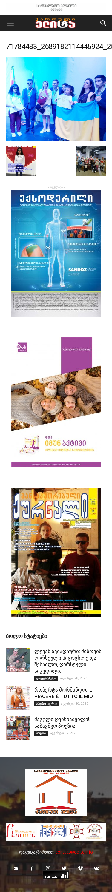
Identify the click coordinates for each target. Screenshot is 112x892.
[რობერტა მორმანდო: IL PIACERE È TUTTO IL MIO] (18, 698)
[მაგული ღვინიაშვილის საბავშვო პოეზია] (18, 728)
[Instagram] (48, 869)
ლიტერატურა (46, 678)
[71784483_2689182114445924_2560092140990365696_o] (56, 140)
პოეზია (41, 733)
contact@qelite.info (74, 852)
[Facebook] (32, 869)
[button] (103, 23)
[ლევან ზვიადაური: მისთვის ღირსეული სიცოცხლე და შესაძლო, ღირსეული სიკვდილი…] (18, 660)
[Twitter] (64, 869)
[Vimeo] (80, 869)
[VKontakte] (96, 869)
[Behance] (16, 869)
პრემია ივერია (46, 703)
